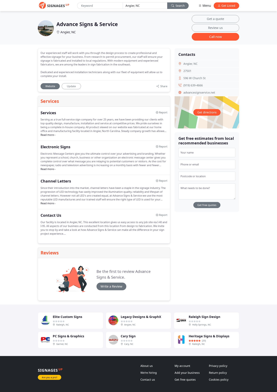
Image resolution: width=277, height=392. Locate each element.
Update (71, 86)
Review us (215, 28)
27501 (187, 71)
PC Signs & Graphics (68, 336)
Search (180, 6)
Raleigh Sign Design (204, 317)
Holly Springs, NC (201, 324)
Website (50, 86)
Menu (206, 5)
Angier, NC (68, 32)
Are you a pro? (49, 377)
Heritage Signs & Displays (209, 336)
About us (146, 366)
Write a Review (111, 286)
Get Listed (228, 6)
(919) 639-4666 (193, 85)
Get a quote (215, 19)
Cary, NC (128, 343)
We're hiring (148, 373)
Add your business (187, 373)
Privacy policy (218, 366)
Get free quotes (206, 205)
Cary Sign (128, 336)
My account (182, 366)
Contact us (147, 379)
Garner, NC (62, 343)
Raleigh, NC (62, 324)
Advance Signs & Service (87, 24)
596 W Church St (194, 78)
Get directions (207, 112)
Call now (215, 37)
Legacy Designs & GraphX (141, 317)
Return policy (218, 373)
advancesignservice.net (199, 92)
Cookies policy (218, 379)
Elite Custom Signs (67, 317)
